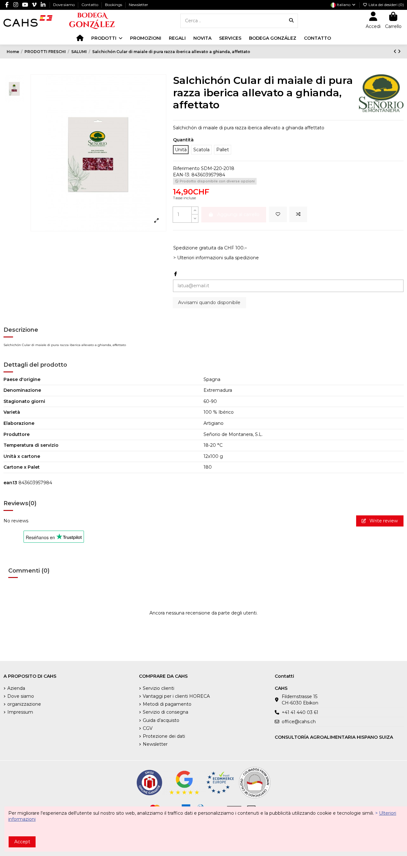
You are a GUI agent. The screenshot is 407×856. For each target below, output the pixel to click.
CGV (148, 728)
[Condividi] (175, 274)
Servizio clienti (158, 688)
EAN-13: (181, 175)
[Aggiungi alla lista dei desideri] (278, 214)
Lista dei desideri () (386, 4)
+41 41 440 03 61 (300, 712)
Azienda (16, 688)
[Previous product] (396, 51)
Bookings (114, 4)
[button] (106, 38)
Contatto (90, 4)
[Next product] (399, 51)
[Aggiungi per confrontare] (298, 214)
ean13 (10, 483)
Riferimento (186, 168)
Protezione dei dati (164, 736)
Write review (383, 521)
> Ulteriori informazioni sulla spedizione (216, 258)
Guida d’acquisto (161, 720)
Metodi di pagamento (167, 704)
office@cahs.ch (299, 721)
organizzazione (24, 704)
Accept (22, 842)
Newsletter (138, 4)
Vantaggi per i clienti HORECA (176, 696)
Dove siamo (64, 4)
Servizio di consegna (165, 712)
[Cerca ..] (291, 21)
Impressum (20, 712)
